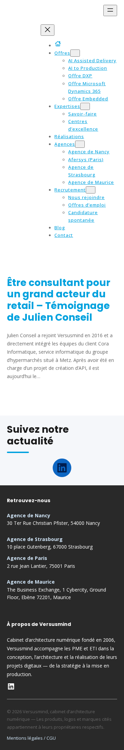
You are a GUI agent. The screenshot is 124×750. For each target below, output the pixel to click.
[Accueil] (59, 43)
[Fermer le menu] (47, 30)
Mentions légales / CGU (31, 738)
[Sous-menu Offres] (75, 53)
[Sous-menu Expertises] (85, 106)
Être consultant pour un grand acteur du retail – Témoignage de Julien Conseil (58, 300)
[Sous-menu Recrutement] (90, 190)
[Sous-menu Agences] (80, 144)
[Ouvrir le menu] (110, 10)
